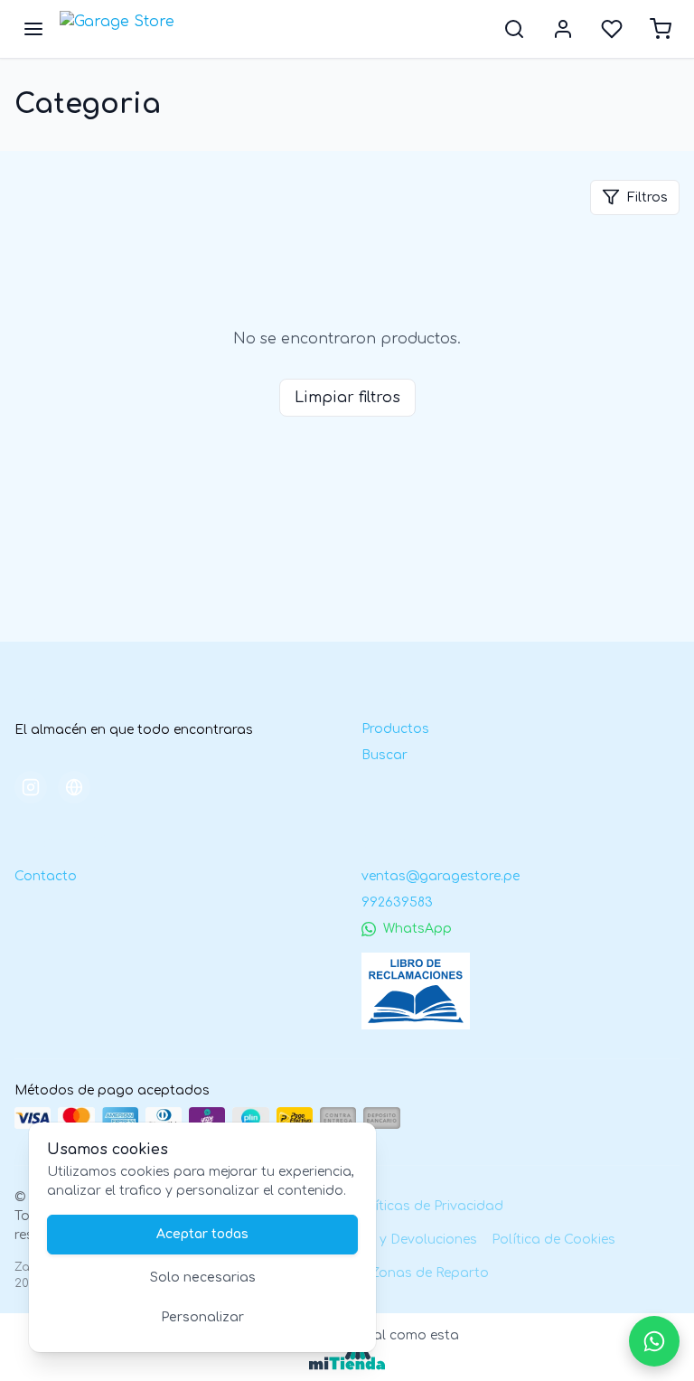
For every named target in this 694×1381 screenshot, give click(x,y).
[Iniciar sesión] (563, 29)
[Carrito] (661, 29)
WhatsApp (417, 928)
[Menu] (33, 29)
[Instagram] (30, 787)
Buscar (384, 755)
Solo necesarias (203, 1277)
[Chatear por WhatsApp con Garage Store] (654, 1341)
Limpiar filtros (347, 398)
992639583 (397, 902)
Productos (395, 729)
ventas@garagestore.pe (440, 876)
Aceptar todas (202, 1234)
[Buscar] (514, 29)
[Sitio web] (74, 787)
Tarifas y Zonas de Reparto (400, 1273)
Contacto (45, 876)
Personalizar (202, 1317)
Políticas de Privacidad (428, 1206)
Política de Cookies (553, 1239)
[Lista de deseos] (612, 29)
